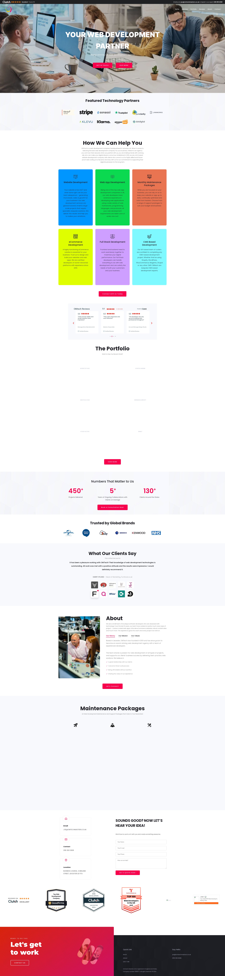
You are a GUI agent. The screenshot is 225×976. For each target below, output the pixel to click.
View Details (85, 382)
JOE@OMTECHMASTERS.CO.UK (74, 827)
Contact (218, 9)
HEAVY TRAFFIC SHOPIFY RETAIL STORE (140, 435)
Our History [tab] (110, 635)
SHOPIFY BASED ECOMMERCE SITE (85, 435)
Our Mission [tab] (123, 635)
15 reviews (119, 308)
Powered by (139, 308)
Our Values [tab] (135, 635)
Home (177, 9)
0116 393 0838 (68, 848)
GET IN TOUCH (103, 65)
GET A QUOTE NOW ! (127, 870)
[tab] (94, 584)
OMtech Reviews (82, 308)
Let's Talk (126, 959)
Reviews (202, 9)
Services (185, 9)
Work (125, 952)
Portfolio (193, 9)
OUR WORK (124, 65)
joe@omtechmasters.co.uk (181, 952)
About (210, 9)
